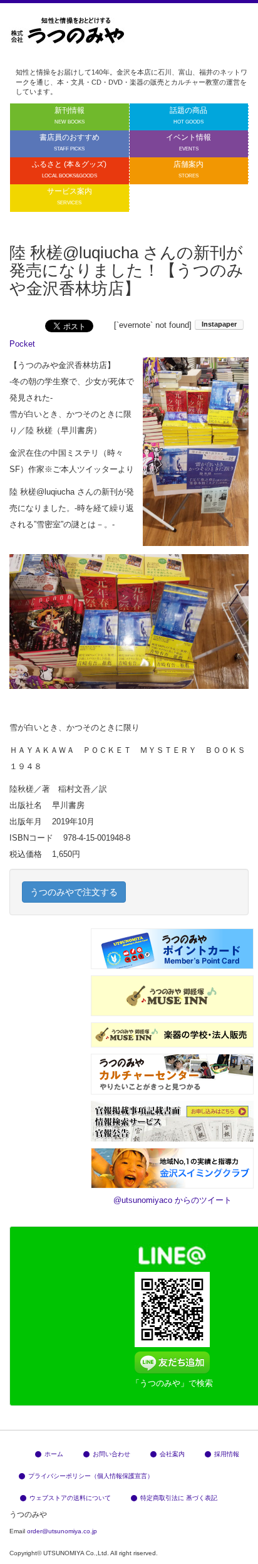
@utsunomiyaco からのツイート (172, 1200)
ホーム (53, 1454)
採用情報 (226, 1454)
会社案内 (172, 1454)
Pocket (22, 344)
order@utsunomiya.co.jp (62, 1531)
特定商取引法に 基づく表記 (178, 1497)
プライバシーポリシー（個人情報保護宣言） (90, 1475)
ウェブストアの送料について (70, 1497)
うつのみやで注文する (74, 892)
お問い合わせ (111, 1454)
